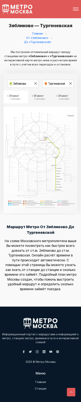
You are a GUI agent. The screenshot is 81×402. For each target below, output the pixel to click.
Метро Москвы (46, 361)
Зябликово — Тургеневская (40, 25)
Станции (40, 388)
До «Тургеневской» (37, 42)
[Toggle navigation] (76, 9)
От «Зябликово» (37, 38)
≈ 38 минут (14, 97)
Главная (37, 33)
